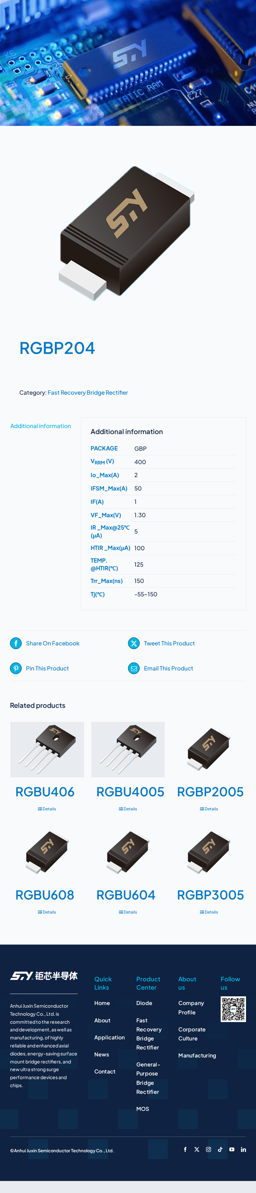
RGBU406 (45, 791)
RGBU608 (44, 894)
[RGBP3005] (209, 852)
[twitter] (196, 1149)
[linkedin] (243, 1149)
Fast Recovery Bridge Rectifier (88, 392)
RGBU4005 (130, 791)
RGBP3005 (210, 894)
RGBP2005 (210, 791)
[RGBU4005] (128, 749)
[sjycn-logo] (44, 974)
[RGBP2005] (209, 749)
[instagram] (208, 1149)
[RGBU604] (128, 852)
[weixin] (233, 999)
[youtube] (231, 1149)
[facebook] (185, 1149)
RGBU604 (126, 894)
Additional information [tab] (40, 425)
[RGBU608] (47, 852)
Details (49, 808)
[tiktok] (220, 1149)
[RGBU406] (47, 749)
